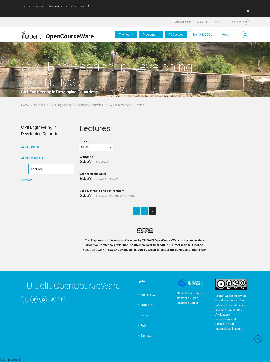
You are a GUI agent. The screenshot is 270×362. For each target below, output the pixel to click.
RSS (43, 299)
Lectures (37, 169)
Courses (39, 105)
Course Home (30, 147)
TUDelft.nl (147, 305)
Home (25, 105)
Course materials (119, 105)
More (225, 34)
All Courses (176, 34)
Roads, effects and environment (101, 191)
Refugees (86, 157)
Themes (124, 34)
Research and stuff (92, 174)
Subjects (84, 141)
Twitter (34, 299)
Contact (203, 22)
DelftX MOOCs (202, 34)
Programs (149, 34)
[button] (247, 10)
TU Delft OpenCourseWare (161, 240)
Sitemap (146, 335)
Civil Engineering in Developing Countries (76, 105)
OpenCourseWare (70, 36)
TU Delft (61, 299)
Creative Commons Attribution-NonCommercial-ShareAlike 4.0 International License (144, 245)
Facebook (24, 299)
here (57, 6)
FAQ (218, 22)
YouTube (52, 299)
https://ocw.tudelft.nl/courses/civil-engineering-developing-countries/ (157, 249)
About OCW (183, 22)
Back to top (258, 339)
